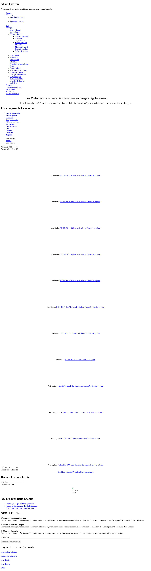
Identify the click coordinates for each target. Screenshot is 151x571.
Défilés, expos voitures (12, 122)
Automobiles (9, 118)
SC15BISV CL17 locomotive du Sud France (73, 307)
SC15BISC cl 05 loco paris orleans (73, 281)
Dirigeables (9, 135)
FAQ (3, 568)
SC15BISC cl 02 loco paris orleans (73, 202)
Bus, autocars (10, 124)
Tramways (9, 130)
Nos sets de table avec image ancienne (20, 508)
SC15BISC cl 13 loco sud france (73, 333)
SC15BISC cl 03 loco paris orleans (73, 228)
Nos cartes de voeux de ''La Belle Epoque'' (22, 506)
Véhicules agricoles (11, 126)
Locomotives (9, 132)
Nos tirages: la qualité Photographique (20, 504)
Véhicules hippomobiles (13, 113)
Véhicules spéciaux (11, 115)
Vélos (7, 128)
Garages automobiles (12, 120)
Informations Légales (9, 552)
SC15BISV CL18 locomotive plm (73, 439)
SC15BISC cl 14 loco (73, 360)
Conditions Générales (9, 556)
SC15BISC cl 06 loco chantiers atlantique (73, 465)
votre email (5, 537)
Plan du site (5, 560)
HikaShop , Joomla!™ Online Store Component (75, 472)
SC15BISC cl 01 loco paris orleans (73, 175)
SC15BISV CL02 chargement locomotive (73, 412)
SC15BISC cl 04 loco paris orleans (73, 254)
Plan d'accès (5, 564)
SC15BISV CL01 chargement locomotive (73, 386)
